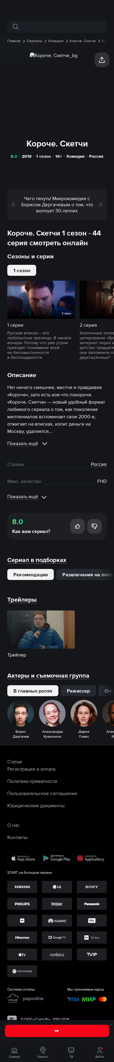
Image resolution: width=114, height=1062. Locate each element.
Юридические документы (35, 805)
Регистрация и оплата (31, 769)
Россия (96, 156)
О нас (13, 825)
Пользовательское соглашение (42, 793)
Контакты (17, 837)
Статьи (14, 761)
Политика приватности (32, 781)
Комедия (76, 156)
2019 (27, 156)
